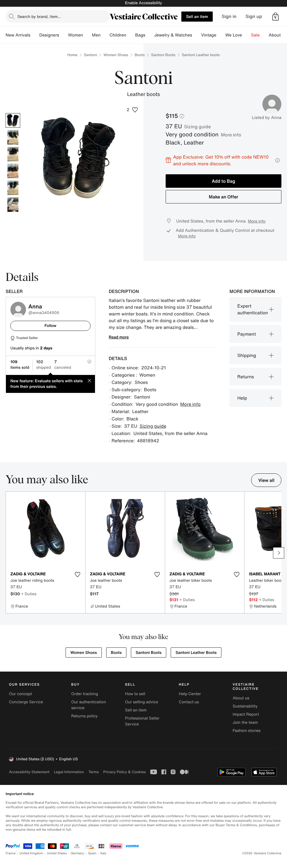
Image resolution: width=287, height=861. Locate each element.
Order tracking (84, 694)
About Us (278, 35)
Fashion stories (246, 731)
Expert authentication (252, 309)
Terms (93, 772)
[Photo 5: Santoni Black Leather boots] (13, 187)
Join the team (245, 722)
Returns (245, 376)
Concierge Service (26, 702)
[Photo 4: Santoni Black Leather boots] (13, 171)
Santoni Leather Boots (195, 653)
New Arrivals (18, 35)
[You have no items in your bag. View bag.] (275, 16)
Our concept (20, 694)
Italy (103, 853)
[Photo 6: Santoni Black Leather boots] (13, 204)
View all (266, 480)
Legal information (69, 772)
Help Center (190, 694)
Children (118, 35)
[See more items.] (278, 552)
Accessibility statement (29, 772)
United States (57, 853)
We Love (233, 35)
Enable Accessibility (143, 3)
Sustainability (245, 706)
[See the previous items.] (8, 552)
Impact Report (246, 714)
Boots (140, 55)
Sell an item (197, 16)
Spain (92, 853)
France (11, 853)
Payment (246, 334)
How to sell (135, 694)
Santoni (90, 55)
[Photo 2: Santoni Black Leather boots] (13, 137)
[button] (275, 16)
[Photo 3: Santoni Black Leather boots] (13, 154)
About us (241, 698)
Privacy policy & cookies (124, 772)
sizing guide (197, 126)
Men (96, 35)
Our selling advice (141, 702)
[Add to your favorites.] (77, 574)
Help (242, 398)
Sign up (254, 16)
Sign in (229, 16)
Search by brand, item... (39, 16)
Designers (49, 35)
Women (75, 35)
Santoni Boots (163, 55)
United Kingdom (31, 853)
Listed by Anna (266, 117)
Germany (77, 853)
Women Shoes (115, 55)
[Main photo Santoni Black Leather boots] (13, 120)
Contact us (189, 702)
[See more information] (277, 160)
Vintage (208, 35)
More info (231, 134)
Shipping (246, 355)
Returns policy (84, 716)
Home (72, 55)
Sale (255, 35)
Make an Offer (223, 196)
